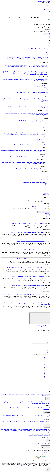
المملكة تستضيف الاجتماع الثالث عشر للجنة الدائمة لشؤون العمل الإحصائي (28, 276)
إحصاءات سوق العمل (43, 71)
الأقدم (46, 213)
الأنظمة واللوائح (24, 58)
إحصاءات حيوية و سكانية (11, 71)
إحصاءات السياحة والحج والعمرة (41, 79)
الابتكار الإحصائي (31, 58)
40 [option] (43, 326)
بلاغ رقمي (17, 407)
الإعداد (49, 468)
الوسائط (9, 113)
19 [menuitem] (44, 366)
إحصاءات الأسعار (8, 65)
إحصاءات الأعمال (44, 66)
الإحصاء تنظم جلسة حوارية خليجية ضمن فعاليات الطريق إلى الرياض (29, 258)
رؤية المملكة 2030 (6, 421)
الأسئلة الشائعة (27, 120)
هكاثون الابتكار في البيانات (20, 113)
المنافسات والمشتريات (14, 57)
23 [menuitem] (44, 371)
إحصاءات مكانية (36, 80)
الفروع (41, 120)
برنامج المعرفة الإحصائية (36, 98)
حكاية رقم (28, 98)
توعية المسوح (45, 98)
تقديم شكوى (32, 407)
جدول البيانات (34, 215)
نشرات (46, 215)
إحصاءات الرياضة (26, 72)
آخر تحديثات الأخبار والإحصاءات (30, 394)
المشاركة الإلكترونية (35, 120)
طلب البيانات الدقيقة (32, 92)
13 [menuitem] (44, 359)
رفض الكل (48, 470)
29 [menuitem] (44, 378)
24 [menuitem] (44, 372)
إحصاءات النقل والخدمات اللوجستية (25, 79)
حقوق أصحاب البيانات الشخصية (43, 416)
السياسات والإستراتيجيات (25, 57)
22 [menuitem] (44, 370)
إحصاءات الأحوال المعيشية (36, 72)
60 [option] (43, 327)
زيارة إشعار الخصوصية (22, 465)
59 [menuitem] (47, 379)
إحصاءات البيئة (14, 79)
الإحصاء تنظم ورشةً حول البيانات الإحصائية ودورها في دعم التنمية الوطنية (28, 223)
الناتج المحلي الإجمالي (45, 48)
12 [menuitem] (44, 358)
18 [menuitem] (44, 365)
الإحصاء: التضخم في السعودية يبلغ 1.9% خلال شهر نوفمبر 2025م (30, 241)
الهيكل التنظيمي (34, 57)
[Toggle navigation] (49, 36)
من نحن (46, 57)
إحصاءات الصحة (34, 71)
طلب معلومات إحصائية (42, 92)
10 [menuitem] (44, 355)
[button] (44, 7)
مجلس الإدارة (41, 57)
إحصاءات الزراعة (7, 79)
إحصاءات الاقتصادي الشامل (30, 65)
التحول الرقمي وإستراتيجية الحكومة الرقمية (19, 421)
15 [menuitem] (44, 361)
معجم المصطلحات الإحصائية (30, 106)
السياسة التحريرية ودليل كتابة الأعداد (16, 106)
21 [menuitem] (44, 368)
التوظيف (22, 120)
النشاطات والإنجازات (34, 114)
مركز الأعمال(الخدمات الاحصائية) (21, 92)
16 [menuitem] (44, 363)
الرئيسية (43, 127)
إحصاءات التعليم (10, 72)
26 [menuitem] (44, 374)
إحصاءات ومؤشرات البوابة (17, 394)
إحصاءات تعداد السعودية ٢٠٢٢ (32, 74)
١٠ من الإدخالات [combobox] (40, 313)
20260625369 (47, 33)
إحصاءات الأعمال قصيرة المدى (33, 66)
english (45, 183)
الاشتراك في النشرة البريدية (38, 403)
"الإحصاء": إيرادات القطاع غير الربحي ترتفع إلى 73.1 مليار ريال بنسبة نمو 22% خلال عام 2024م (23, 294)
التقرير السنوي (38, 58)
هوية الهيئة (41, 114)
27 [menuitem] (44, 376)
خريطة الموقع (8, 394)
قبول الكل (48, 469)
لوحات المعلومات (41, 215)
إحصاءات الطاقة (44, 80)
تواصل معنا (45, 120)
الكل (49, 215)
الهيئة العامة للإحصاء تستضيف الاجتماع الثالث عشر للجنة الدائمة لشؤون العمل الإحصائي (25, 267)
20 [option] (43, 325)
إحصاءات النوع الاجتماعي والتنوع (24, 71)
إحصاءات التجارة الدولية (12, 66)
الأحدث (48, 213)
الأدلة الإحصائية (44, 106)
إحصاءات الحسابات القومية (42, 65)
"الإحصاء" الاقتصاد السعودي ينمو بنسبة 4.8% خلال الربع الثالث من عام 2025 (28, 285)
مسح (33, 206)
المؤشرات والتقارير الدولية (42, 85)
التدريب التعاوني (16, 120)
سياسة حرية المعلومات (45, 394)
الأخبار (12, 113)
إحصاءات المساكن (18, 72)
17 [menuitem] (44, 364)
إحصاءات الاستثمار (22, 66)
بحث (35, 206)
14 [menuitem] (44, 360)
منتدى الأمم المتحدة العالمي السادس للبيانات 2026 (37, 113)
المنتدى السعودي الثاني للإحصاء (14, 58)
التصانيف (39, 106)
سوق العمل (31, 48)
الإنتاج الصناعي (37, 48)
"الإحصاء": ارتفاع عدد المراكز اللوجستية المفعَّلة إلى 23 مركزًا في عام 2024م (27, 232)
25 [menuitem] (44, 373)
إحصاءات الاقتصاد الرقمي (17, 65)
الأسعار (27, 48)
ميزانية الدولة (47, 422)
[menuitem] (44, 452)
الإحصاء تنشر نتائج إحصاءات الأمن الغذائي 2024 (34, 249)
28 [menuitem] (44, 377)
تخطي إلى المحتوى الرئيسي (44, 1)
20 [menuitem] (44, 367)
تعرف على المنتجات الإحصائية (19, 98)
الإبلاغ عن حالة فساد (24, 407)
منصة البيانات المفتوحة (34, 421)
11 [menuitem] (44, 357)
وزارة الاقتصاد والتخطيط (45, 421)
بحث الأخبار (45, 194)
